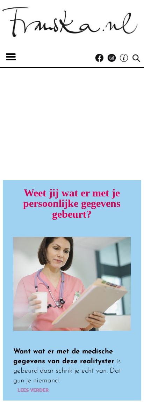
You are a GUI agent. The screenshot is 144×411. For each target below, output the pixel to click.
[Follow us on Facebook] (101, 58)
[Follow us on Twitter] (126, 58)
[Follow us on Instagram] (113, 58)
